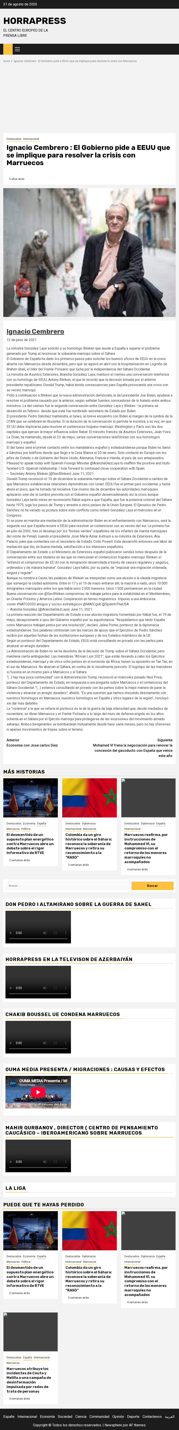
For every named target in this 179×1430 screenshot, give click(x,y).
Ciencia (80, 1417)
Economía (29, 823)
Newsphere (113, 1425)
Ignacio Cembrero (35, 331)
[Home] (8, 49)
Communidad (99, 1417)
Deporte (133, 1417)
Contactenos (152, 1417)
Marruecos (13, 829)
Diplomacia (89, 823)
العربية (169, 1417)
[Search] (172, 49)
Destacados (14, 139)
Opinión (118, 1417)
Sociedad (65, 1417)
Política (25, 829)
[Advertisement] (89, 100)
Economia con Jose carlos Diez (32, 742)
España (41, 823)
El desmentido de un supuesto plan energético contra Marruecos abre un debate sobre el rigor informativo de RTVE (30, 844)
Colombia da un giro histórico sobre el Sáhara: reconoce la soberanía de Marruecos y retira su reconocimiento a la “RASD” (88, 846)
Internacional (31, 139)
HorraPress (34, 20)
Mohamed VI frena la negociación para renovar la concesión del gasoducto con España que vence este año (132, 748)
